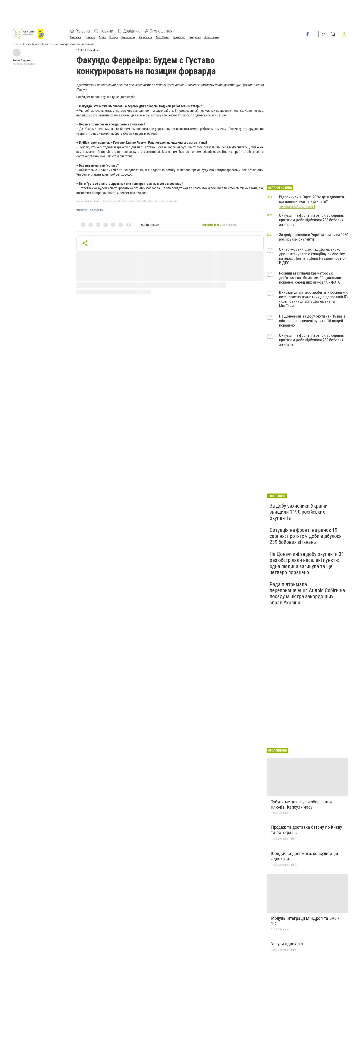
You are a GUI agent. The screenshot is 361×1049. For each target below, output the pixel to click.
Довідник (131, 31)
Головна (82, 31)
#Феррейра (97, 210)
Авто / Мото (162, 37)
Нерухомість (128, 37)
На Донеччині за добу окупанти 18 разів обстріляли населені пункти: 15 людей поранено (312, 321)
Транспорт (179, 37)
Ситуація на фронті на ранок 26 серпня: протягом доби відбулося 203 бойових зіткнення (311, 220)
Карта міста (145, 37)
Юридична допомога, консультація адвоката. (304, 856)
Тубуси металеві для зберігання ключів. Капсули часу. (301, 804)
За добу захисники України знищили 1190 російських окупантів (299, 512)
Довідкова (194, 37)
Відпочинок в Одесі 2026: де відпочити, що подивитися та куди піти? (312, 199)
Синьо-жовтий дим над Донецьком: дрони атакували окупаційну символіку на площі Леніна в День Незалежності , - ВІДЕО (312, 256)
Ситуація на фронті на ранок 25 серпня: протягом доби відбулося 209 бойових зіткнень (311, 340)
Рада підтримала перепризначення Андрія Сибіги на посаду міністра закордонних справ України (307, 593)
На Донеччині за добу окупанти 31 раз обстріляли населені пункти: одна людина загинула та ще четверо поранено (307, 563)
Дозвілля (90, 37)
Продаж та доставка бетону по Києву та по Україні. (306, 830)
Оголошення (160, 31)
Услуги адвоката (287, 943)
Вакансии (75, 37)
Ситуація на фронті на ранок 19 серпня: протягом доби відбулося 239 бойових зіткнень (306, 536)
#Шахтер (81, 210)
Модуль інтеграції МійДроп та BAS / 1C (305, 921)
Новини (106, 31)
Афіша (102, 37)
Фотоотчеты (211, 37)
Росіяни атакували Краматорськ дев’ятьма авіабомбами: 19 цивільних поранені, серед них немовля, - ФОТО (310, 278)
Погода (113, 37)
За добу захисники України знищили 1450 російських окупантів (313, 236)
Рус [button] (322, 34)
